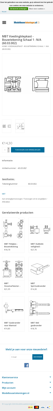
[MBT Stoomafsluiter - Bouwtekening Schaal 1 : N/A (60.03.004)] (13, 268)
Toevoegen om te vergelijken (35, 199)
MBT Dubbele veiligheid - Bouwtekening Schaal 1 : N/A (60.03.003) (37, 245)
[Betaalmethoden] (30, 407)
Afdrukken (6, 202)
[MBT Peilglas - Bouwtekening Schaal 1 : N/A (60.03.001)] (13, 229)
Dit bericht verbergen (18, 9)
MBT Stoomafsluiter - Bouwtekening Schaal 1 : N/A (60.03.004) (12, 284)
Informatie (7, 160)
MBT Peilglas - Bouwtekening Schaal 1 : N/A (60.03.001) (11, 245)
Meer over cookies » (37, 9)
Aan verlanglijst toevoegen (12, 199)
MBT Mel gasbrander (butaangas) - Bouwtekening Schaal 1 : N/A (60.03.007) (37, 324)
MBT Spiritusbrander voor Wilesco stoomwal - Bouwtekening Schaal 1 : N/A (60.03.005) (38, 284)
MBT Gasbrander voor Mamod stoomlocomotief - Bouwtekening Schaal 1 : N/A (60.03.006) (12, 324)
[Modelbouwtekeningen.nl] (30, 22)
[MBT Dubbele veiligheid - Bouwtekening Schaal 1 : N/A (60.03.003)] (40, 229)
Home (4, 46)
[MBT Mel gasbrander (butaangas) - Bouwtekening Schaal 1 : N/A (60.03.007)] (40, 308)
